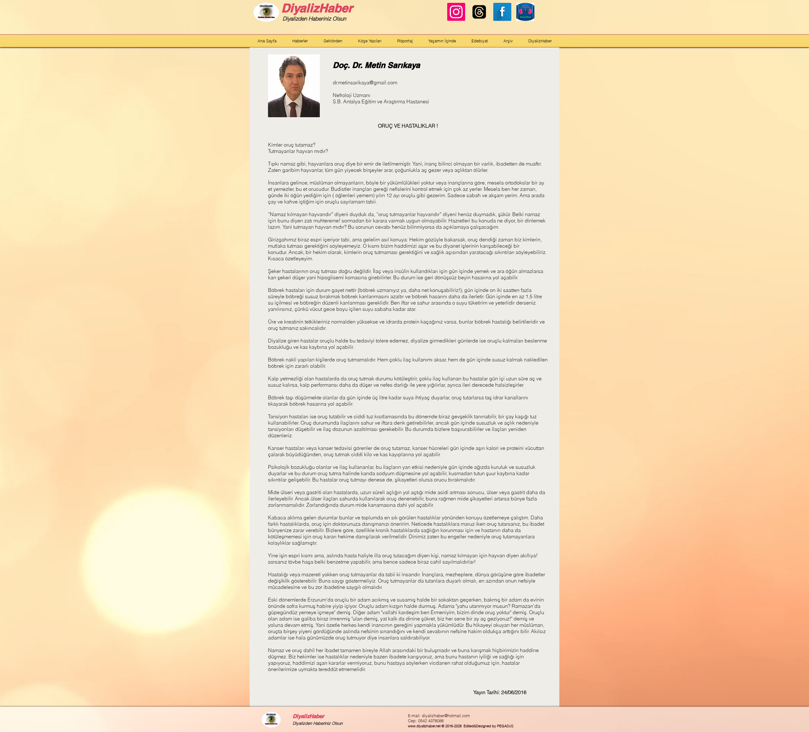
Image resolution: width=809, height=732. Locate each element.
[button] (300, 41)
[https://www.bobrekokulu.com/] (525, 12)
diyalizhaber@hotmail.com (446, 715)
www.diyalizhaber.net (424, 726)
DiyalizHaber (317, 8)
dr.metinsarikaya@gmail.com (365, 82)
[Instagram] (456, 12)
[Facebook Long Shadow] (502, 12)
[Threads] (479, 12)
